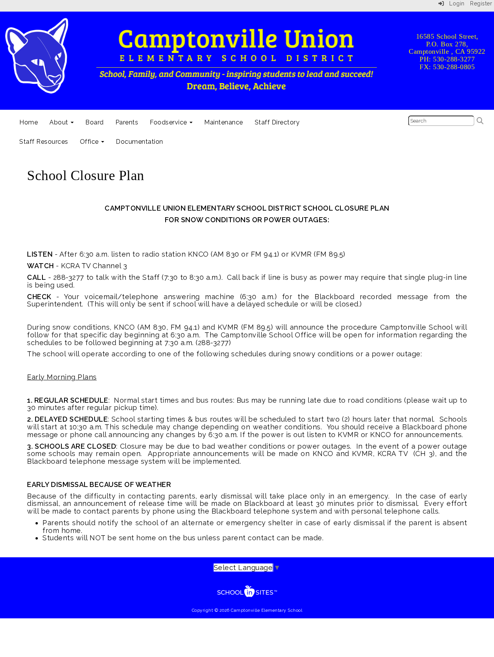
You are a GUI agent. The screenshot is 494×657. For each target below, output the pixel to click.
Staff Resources (43, 141)
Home (28, 122)
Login (454, 3)
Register (481, 3)
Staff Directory (277, 122)
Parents (127, 122)
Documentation (139, 141)
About (59, 122)
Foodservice (169, 122)
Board (94, 122)
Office (90, 141)
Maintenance (223, 122)
